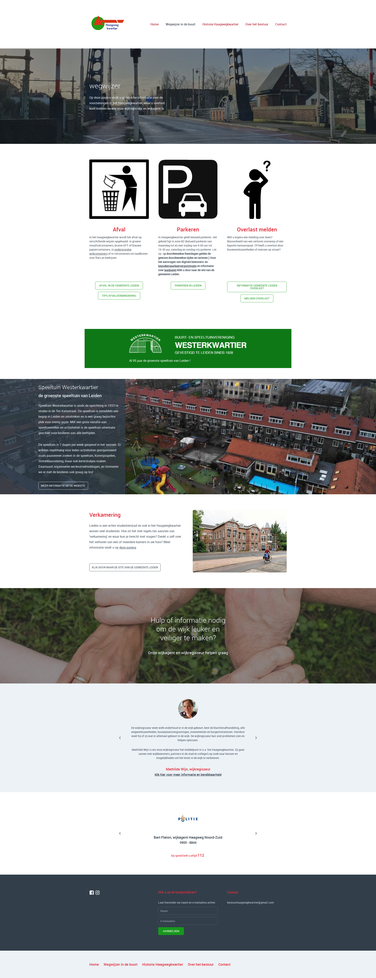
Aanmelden (171, 931)
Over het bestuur (256, 24)
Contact (281, 24)
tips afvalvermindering (119, 295)
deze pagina (127, 547)
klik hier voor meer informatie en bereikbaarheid (188, 774)
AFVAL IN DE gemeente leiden (119, 285)
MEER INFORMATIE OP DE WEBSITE (63, 485)
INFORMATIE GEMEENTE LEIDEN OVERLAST (257, 287)
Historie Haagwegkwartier (220, 24)
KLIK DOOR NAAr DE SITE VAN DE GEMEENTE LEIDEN (125, 567)
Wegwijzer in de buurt (180, 24)
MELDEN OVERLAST (256, 298)
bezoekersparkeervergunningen (177, 266)
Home (154, 24)
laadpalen (170, 270)
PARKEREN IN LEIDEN (188, 285)
